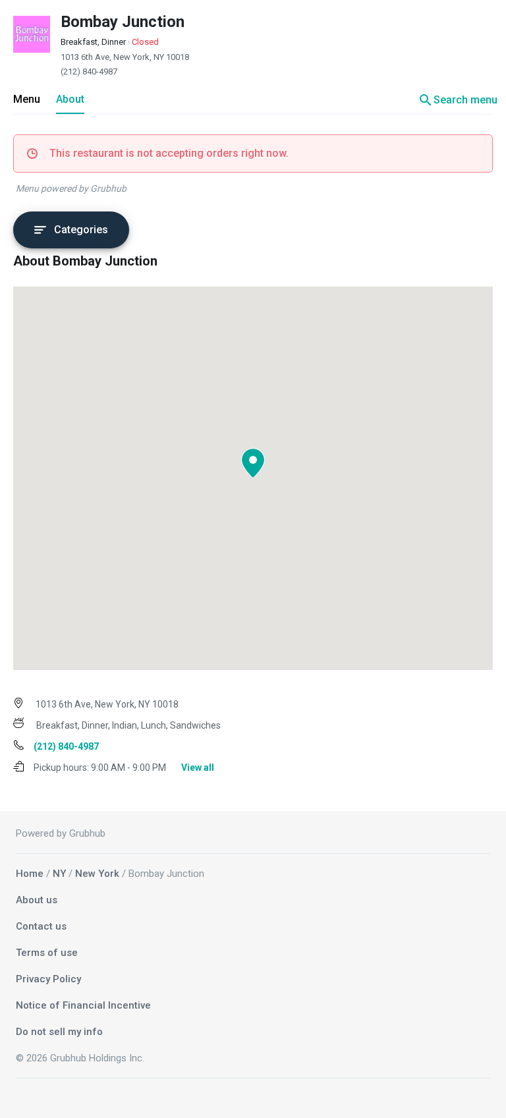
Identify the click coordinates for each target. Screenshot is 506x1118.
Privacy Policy (48, 979)
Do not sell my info (59, 1032)
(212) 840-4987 (89, 71)
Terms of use (47, 953)
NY (59, 874)
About (70, 99)
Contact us (41, 926)
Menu (26, 99)
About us (36, 900)
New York (97, 874)
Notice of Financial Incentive (83, 1005)
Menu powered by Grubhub (71, 188)
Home (29, 874)
